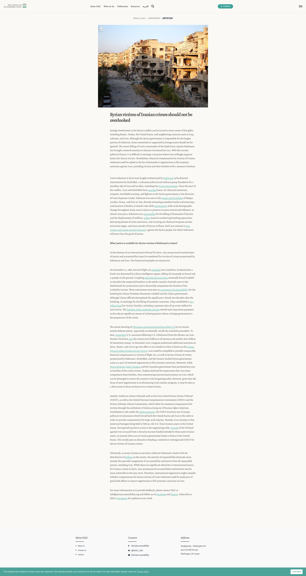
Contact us (82, 550)
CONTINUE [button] (296, 572)
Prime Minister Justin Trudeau (125, 366)
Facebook (161, 494)
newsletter (122, 498)
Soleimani (168, 178)
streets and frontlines (172, 198)
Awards (174, 427)
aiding (147, 218)
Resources (135, 6)
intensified (120, 335)
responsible (149, 214)
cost (131, 339)
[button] (300, 6)
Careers (81, 554)
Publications (122, 6)
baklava (129, 457)
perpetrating (160, 206)
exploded (156, 269)
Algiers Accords (147, 412)
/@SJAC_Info (137, 550)
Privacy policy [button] (143, 572)
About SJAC (95, 6)
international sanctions (156, 277)
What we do (109, 6)
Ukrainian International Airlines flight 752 (154, 327)
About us (81, 546)
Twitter (174, 494)
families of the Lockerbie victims (143, 309)
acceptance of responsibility (174, 289)
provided (152, 190)
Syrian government (168, 186)
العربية (145, 6)
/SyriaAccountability (140, 545)
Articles (167, 18)
